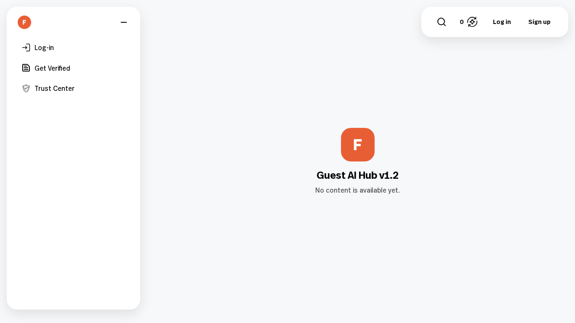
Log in (502, 22)
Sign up (539, 22)
